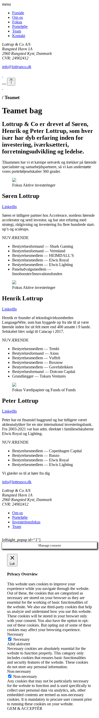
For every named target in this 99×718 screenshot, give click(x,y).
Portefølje (20, 26)
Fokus (17, 22)
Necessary (21, 639)
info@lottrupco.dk (16, 67)
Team (16, 31)
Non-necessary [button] (19, 671)
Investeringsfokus (26, 522)
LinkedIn (9, 207)
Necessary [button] (15, 634)
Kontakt (18, 36)
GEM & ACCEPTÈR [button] (24, 708)
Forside (18, 13)
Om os (17, 17)
